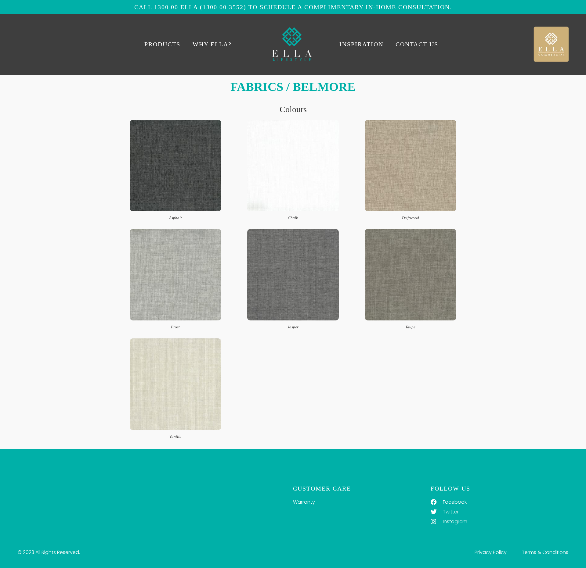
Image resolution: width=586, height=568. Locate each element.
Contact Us (417, 44)
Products (162, 44)
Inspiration (361, 44)
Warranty (304, 501)
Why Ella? (212, 44)
